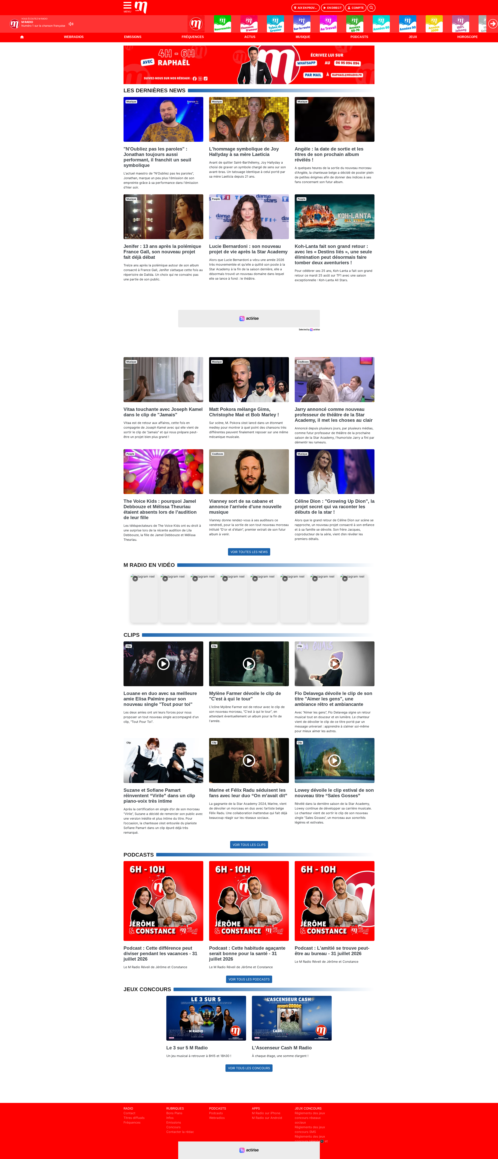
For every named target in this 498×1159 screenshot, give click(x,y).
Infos (170, 1118)
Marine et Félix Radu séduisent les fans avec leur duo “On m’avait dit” (248, 792)
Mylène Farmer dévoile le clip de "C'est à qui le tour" (245, 696)
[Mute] (71, 24)
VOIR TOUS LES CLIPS (249, 845)
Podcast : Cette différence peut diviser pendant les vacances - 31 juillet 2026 (160, 953)
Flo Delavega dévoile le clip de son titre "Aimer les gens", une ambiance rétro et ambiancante (333, 699)
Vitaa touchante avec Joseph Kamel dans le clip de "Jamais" (163, 412)
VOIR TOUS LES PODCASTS (249, 979)
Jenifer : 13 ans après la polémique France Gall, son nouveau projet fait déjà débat (162, 252)
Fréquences (193, 37)
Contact (129, 1113)
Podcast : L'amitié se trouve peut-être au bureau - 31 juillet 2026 (332, 950)
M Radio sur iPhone (266, 1113)
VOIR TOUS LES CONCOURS (249, 1068)
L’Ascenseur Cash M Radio (282, 1047)
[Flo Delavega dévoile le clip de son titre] (334, 664)
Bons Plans (174, 1113)
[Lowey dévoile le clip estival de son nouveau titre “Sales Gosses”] (334, 760)
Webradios (74, 37)
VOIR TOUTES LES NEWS (249, 552)
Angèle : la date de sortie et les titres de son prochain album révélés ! (329, 154)
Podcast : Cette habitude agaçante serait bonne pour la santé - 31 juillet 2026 (247, 953)
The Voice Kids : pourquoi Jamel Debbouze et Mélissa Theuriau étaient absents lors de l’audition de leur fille (160, 509)
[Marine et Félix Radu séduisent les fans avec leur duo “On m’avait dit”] (249, 760)
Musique (303, 37)
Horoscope (467, 37)
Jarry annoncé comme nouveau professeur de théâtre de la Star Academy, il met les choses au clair (334, 415)
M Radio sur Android (267, 1118)
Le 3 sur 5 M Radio (187, 1047)
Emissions (132, 37)
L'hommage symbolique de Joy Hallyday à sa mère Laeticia (244, 151)
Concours (173, 1127)
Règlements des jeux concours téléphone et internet (311, 1141)
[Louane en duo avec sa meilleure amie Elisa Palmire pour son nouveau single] (163, 664)
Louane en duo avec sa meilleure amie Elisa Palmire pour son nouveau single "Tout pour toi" (160, 699)
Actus (249, 37)
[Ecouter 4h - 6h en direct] (249, 64)
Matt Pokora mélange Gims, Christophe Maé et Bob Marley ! (244, 412)
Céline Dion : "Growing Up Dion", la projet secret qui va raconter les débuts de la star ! (334, 506)
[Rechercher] (371, 8)
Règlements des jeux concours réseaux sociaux (310, 1117)
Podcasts (359, 37)
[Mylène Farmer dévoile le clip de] (249, 664)
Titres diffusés (134, 1118)
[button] (144, 598)
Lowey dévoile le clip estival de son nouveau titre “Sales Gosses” (334, 792)
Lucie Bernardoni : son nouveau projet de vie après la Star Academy (248, 249)
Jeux (413, 37)
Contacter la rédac (180, 1132)
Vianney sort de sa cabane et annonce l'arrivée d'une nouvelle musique (245, 506)
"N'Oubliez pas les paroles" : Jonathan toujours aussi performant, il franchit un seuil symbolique (157, 157)
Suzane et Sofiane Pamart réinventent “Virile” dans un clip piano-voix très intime (159, 795)
